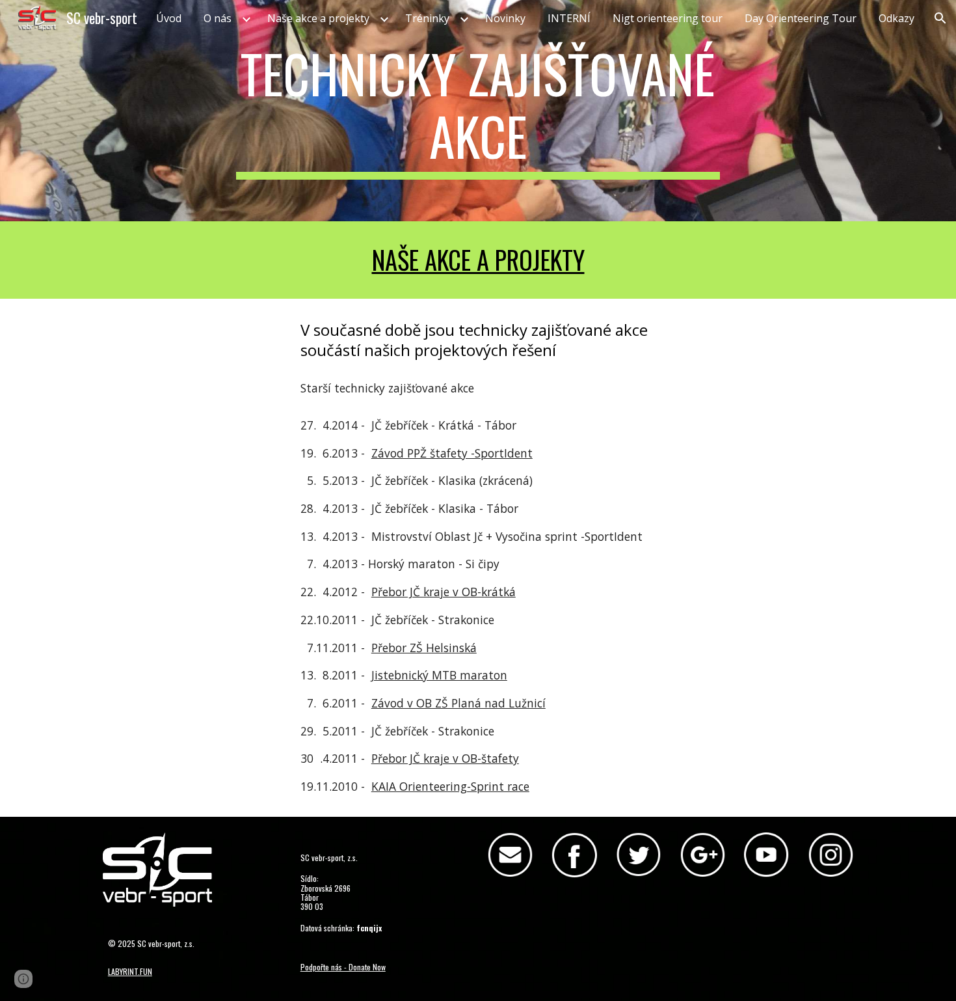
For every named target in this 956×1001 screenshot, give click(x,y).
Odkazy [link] (896, 18)
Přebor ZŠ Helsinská (424, 647)
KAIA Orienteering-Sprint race (450, 786)
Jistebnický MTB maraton (439, 675)
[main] (478, 110)
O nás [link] (218, 18)
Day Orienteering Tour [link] (800, 18)
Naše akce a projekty (478, 259)
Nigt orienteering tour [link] (668, 18)
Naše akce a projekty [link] (318, 18)
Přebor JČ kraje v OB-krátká (443, 591)
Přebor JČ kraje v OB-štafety (445, 758)
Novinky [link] (505, 18)
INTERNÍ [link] (569, 18)
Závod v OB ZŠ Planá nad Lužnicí (458, 703)
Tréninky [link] (427, 18)
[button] (940, 18)
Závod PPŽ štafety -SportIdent (452, 453)
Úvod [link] (168, 18)
